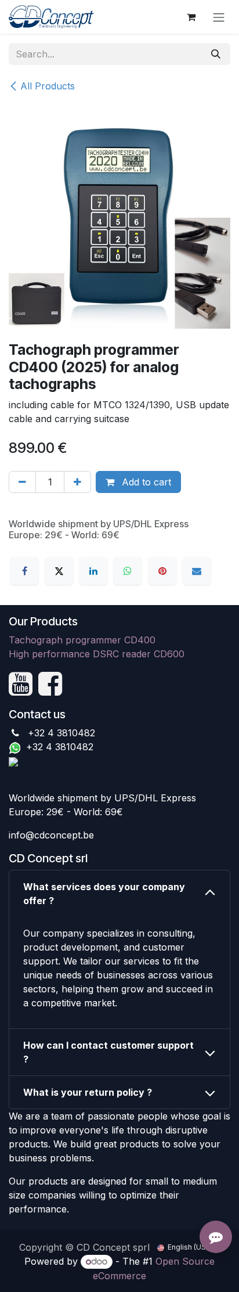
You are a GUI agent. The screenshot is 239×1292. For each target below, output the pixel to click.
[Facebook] (24, 571)
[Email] (197, 571)
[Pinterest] (162, 571)
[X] (59, 571)
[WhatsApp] (128, 571)
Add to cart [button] (145, 482)
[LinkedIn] (93, 571)
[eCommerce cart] (190, 16)
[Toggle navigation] (218, 17)
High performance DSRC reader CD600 (96, 654)
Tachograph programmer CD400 (82, 640)
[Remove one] (22, 482)
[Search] (215, 54)
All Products (47, 86)
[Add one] (77, 482)
